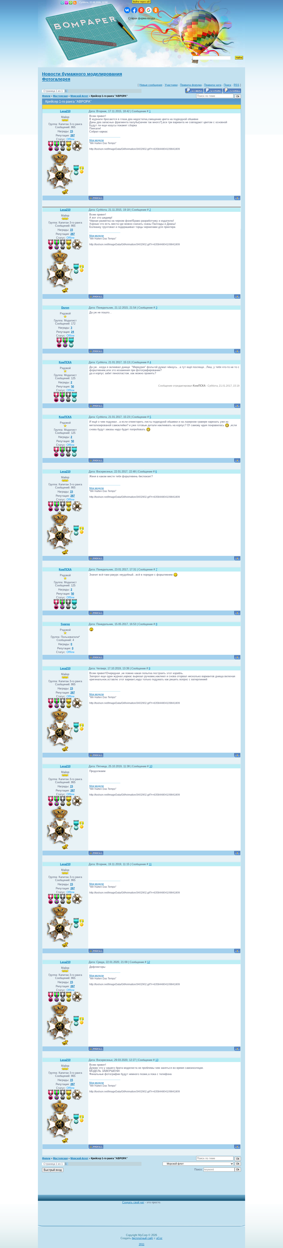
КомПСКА (65, 362)
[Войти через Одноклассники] (156, 10)
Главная (62, 2)
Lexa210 (65, 111)
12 (148, 962)
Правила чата (212, 85)
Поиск (227, 85)
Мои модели (96, 140)
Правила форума (191, 85)
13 (156, 1060)
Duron (65, 307)
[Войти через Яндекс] (141, 10)
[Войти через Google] (148, 10)
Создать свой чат (133, 1202)
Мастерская (60, 96)
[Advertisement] (138, 1185)
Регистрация (66, 2)
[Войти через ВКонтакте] (127, 10)
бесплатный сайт (142, 1238)
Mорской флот (79, 96)
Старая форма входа (141, 18)
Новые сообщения (150, 85)
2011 (141, 1244)
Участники (171, 85)
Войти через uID (141, 1)
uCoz (159, 1238)
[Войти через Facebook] (134, 10)
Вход (70, 2)
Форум (46, 96)
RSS (74, 2)
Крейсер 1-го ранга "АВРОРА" (109, 96)
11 (150, 864)
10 (150, 766)
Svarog (65, 624)
